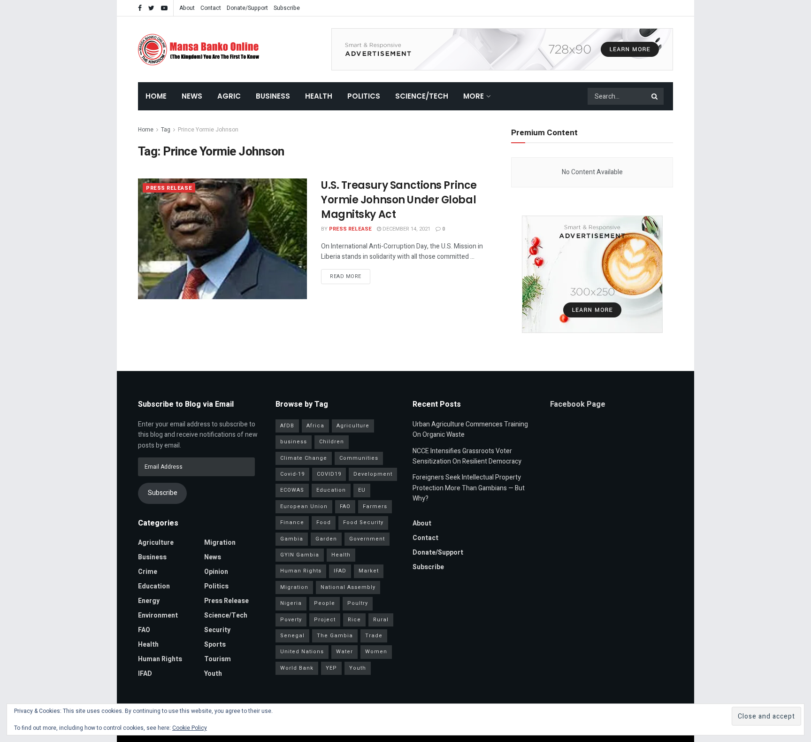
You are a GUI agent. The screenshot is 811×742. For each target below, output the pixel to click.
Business (273, 96)
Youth (213, 674)
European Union (304, 506)
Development (372, 474)
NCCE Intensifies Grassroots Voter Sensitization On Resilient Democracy (467, 456)
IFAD (145, 674)
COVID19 (329, 474)
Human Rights (160, 659)
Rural (381, 620)
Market (369, 571)
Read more (345, 276)
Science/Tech (421, 96)
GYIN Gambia (299, 555)
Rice (354, 620)
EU (362, 490)
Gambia (291, 539)
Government (367, 539)
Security (217, 630)
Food (323, 522)
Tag (165, 129)
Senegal (292, 636)
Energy (149, 601)
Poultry (357, 603)
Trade (374, 636)
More (473, 96)
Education (154, 586)
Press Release (169, 188)
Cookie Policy (189, 728)
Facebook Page (577, 404)
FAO (144, 630)
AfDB (287, 426)
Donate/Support (247, 8)
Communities (358, 458)
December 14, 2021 (405, 229)
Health (318, 96)
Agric (229, 96)
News (192, 96)
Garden (326, 539)
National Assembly (348, 587)
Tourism (217, 659)
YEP (331, 668)
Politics (363, 96)
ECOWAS (292, 490)
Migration (220, 543)
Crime (147, 572)
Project (325, 620)
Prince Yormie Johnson (208, 129)
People (324, 603)
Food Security (363, 522)
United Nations (302, 652)
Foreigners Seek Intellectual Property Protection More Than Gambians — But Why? (469, 487)
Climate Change (303, 458)
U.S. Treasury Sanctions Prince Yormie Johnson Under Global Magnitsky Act (399, 200)
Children (331, 442)
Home (156, 96)
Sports (215, 644)
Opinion (216, 572)
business (293, 442)
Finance (292, 522)
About (187, 8)
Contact (210, 8)
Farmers (375, 506)
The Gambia (335, 636)
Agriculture (156, 543)
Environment (158, 615)
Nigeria (291, 603)
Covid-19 (292, 474)
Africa (315, 426)
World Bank (297, 668)
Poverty (291, 620)
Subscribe (287, 8)
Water (344, 652)
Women (376, 652)
